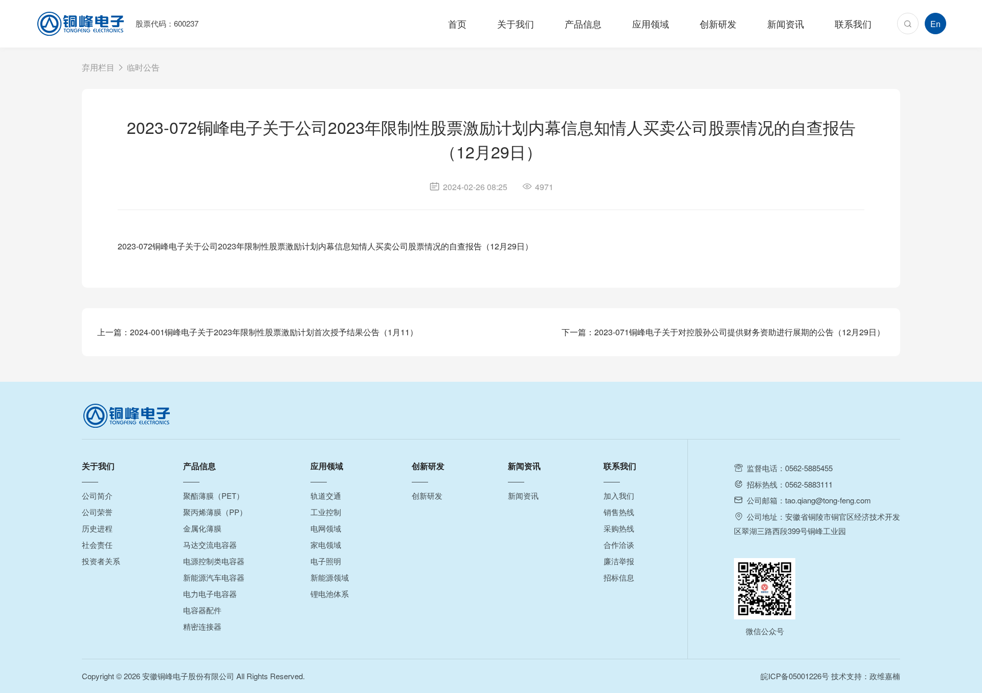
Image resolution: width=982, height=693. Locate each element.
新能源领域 (329, 577)
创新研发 (718, 23)
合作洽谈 (619, 544)
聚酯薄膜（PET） (213, 495)
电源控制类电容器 (213, 561)
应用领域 (650, 23)
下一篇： (723, 332)
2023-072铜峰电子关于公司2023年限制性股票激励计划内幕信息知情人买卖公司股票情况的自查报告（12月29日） (325, 246)
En (935, 24)
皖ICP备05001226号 (795, 676)
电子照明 (325, 561)
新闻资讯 (785, 23)
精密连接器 (202, 626)
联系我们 (853, 23)
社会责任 (97, 544)
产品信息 (583, 23)
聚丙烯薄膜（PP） (215, 511)
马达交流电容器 (210, 544)
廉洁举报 (619, 561)
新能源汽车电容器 (213, 577)
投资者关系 (101, 561)
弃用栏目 (98, 67)
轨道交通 (325, 495)
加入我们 (619, 495)
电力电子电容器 (210, 593)
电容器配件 (202, 610)
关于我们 (515, 23)
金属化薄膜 (202, 528)
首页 (457, 23)
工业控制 (325, 511)
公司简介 (97, 495)
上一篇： (257, 332)
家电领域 (325, 544)
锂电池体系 (329, 593)
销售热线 (619, 511)
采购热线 (619, 528)
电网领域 (325, 528)
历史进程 (97, 528)
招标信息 (619, 577)
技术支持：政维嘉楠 (865, 676)
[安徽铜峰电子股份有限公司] (80, 23)
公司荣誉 (97, 511)
